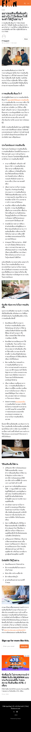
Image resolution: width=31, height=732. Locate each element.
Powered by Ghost (16, 718)
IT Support (5, 41)
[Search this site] (25, 3)
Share (26, 39)
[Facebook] (17, 711)
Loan (3, 10)
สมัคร (16, 715)
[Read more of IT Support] (4, 36)
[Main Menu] (28, 3)
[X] (14, 711)
